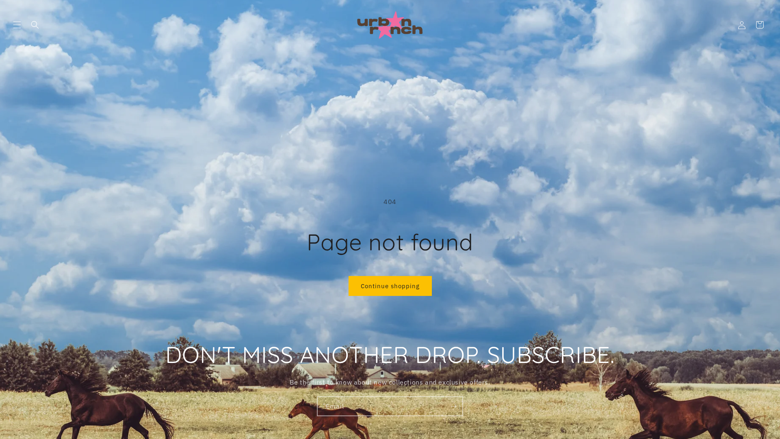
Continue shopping (390, 286)
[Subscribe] (453, 406)
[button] (17, 25)
